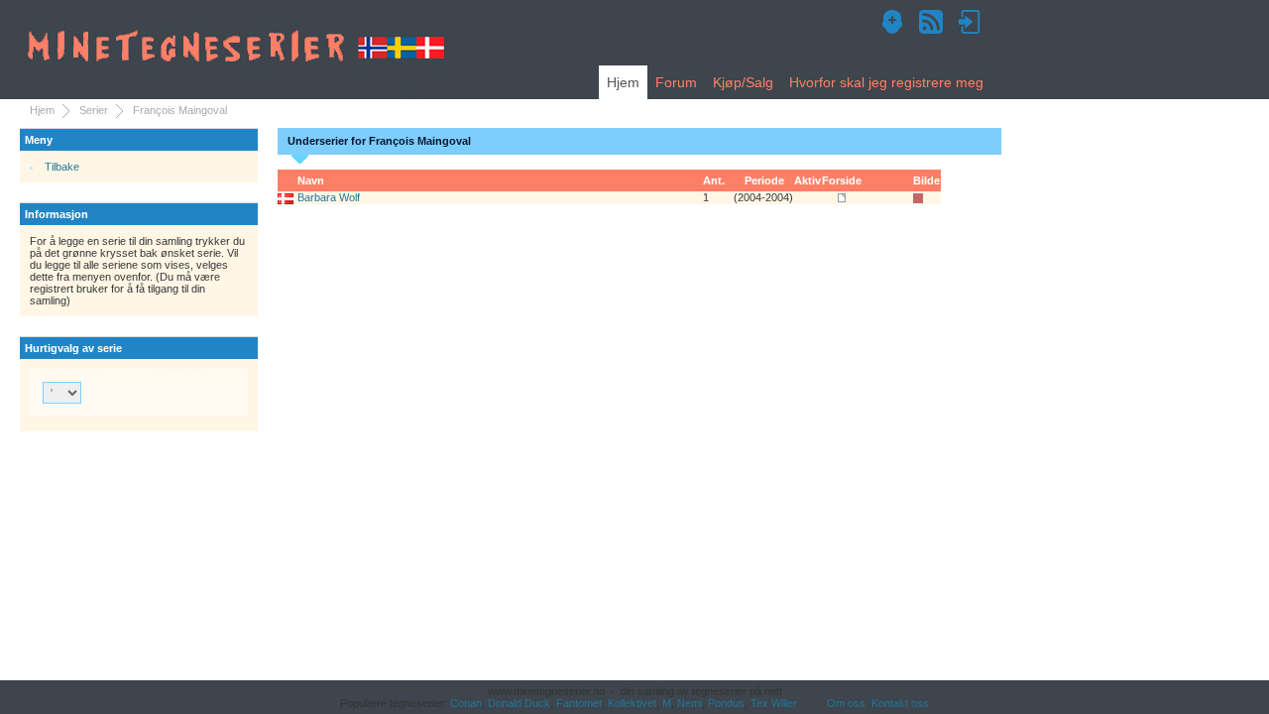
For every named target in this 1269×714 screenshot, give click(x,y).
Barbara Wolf (328, 197)
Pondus (726, 703)
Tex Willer (773, 703)
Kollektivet (632, 703)
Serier (93, 110)
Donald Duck (519, 703)
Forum (676, 82)
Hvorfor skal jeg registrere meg (886, 82)
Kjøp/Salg (743, 82)
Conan (466, 703)
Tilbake (62, 167)
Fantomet (579, 703)
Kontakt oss (900, 703)
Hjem (623, 82)
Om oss (846, 703)
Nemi (689, 703)
